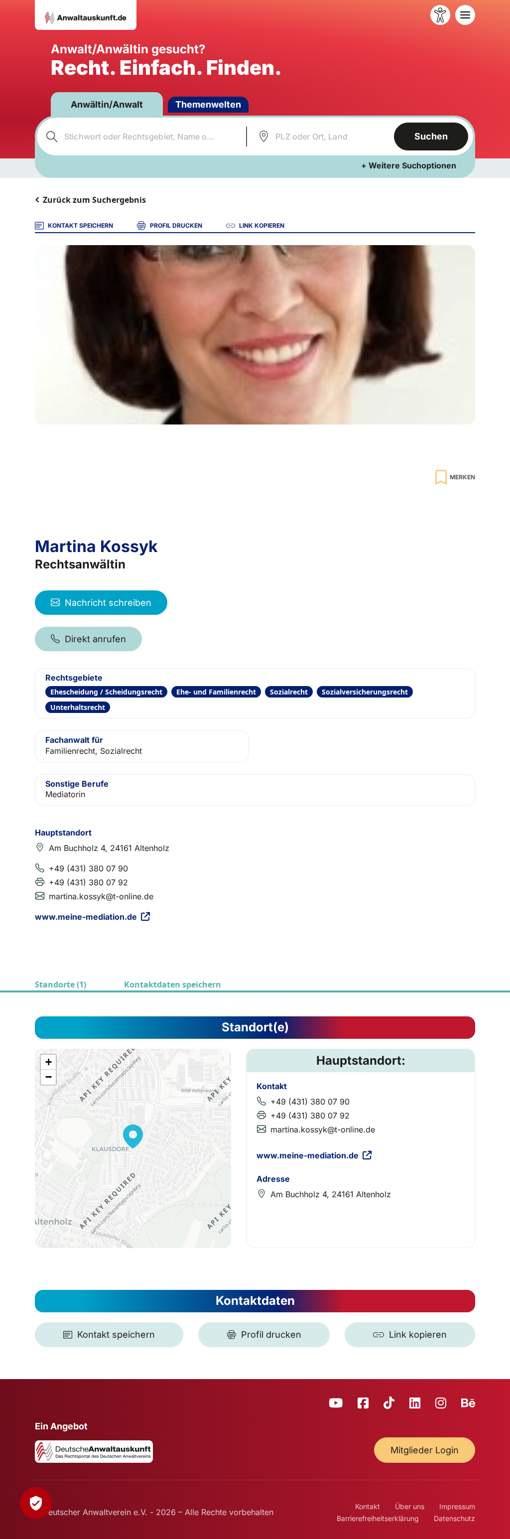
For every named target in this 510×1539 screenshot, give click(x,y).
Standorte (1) (60, 984)
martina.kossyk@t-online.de (101, 896)
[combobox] (140, 136)
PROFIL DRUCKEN (176, 225)
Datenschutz (454, 1518)
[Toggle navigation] (465, 15)
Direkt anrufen (95, 639)
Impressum (457, 1506)
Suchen (431, 136)
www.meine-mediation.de (86, 917)
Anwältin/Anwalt (107, 104)
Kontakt (367, 1506)
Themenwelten (208, 104)
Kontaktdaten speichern (172, 984)
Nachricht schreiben (108, 602)
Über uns (409, 1506)
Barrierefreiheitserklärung (378, 1518)
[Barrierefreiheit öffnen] (440, 15)
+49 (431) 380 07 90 (88, 868)
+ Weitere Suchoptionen (408, 165)
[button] (133, 1136)
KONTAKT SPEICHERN (80, 225)
